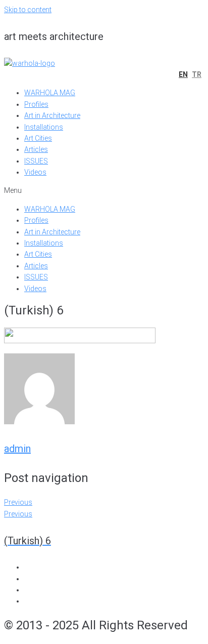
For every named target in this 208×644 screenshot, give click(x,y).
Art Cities (38, 138)
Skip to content (27, 10)
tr (196, 74)
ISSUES (36, 161)
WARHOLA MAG (49, 93)
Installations (43, 127)
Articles (36, 149)
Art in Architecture (52, 115)
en (183, 74)
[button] (104, 190)
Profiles (36, 104)
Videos (35, 172)
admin (17, 448)
